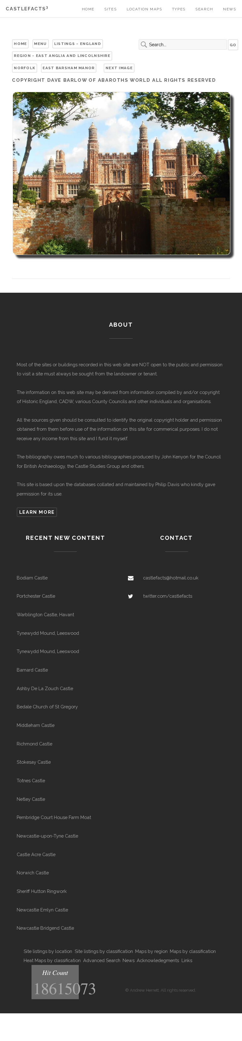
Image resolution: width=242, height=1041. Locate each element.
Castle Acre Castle (36, 854)
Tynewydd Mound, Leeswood (48, 633)
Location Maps (144, 9)
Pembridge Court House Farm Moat (54, 817)
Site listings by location (48, 951)
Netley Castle (31, 799)
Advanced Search (101, 960)
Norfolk (24, 68)
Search (204, 9)
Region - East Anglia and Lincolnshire (62, 55)
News (229, 9)
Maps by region (151, 951)
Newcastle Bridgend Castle (45, 928)
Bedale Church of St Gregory (47, 706)
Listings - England (77, 44)
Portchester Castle (36, 596)
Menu (40, 44)
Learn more (37, 512)
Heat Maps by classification (52, 960)
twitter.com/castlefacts (167, 596)
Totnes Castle (31, 780)
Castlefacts (27, 8)
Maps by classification (193, 951)
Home (88, 9)
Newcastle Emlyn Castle (42, 909)
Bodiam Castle (32, 577)
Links (187, 960)
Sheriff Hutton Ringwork (42, 891)
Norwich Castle (33, 872)
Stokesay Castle (34, 762)
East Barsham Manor (69, 68)
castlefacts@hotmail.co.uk (171, 577)
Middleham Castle (36, 725)
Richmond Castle (34, 743)
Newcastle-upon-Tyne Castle (47, 836)
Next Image (119, 68)
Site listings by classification (104, 951)
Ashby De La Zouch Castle (45, 688)
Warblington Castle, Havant (45, 614)
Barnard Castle (32, 670)
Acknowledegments (158, 960)
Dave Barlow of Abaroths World (99, 80)
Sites (110, 9)
